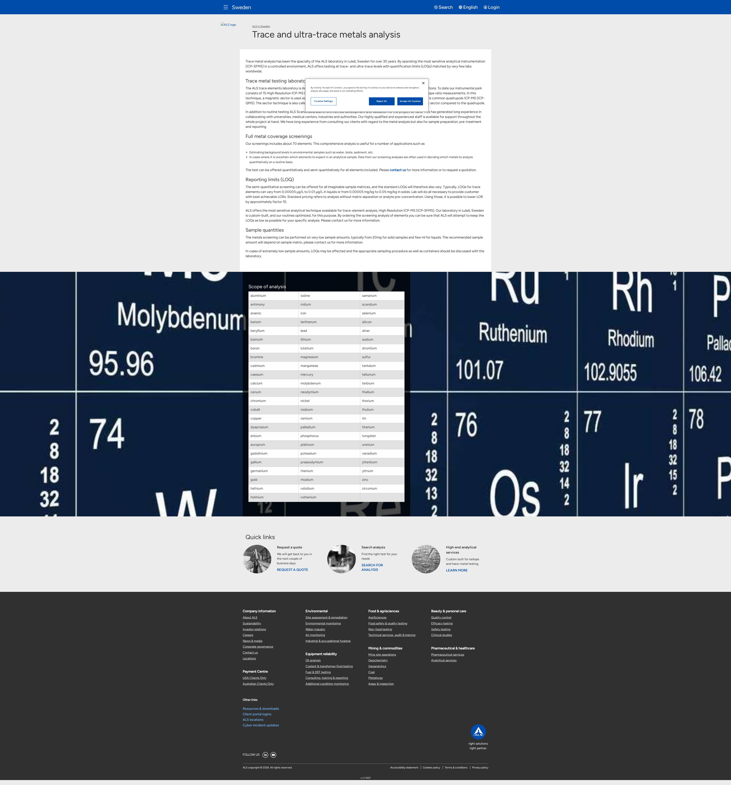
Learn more (457, 570)
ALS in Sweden (261, 26)
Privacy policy (480, 767)
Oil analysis (313, 660)
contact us (398, 170)
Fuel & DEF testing (318, 672)
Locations (249, 658)
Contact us (250, 652)
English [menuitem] (470, 7)
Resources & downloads (261, 709)
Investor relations (254, 629)
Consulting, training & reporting (327, 678)
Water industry (315, 629)
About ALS (250, 617)
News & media (252, 641)
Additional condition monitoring (327, 684)
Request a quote (292, 570)
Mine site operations (382, 654)
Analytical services (443, 660)
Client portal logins (257, 714)
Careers (248, 635)
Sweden (241, 7)
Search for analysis (372, 567)
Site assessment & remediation (326, 617)
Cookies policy (431, 767)
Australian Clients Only (258, 684)
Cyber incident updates (261, 725)
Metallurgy (375, 678)
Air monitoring (315, 635)
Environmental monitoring (323, 623)
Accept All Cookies (410, 101)
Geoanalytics (377, 666)
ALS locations (253, 720)
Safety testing (440, 629)
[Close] (423, 83)
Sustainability (252, 623)
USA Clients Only (254, 678)
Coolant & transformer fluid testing (329, 666)
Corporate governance (258, 646)
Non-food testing (380, 629)
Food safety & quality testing (387, 623)
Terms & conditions (456, 767)
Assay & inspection (381, 684)
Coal (371, 672)
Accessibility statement (404, 767)
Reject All (382, 101)
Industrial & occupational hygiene (328, 641)
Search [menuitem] (446, 7)
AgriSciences (377, 617)
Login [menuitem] (494, 7)
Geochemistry (378, 660)
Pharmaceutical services (447, 654)
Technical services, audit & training (391, 635)
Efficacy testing (442, 623)
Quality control (441, 617)
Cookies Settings (323, 101)
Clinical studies (441, 635)
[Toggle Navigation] (226, 7)
